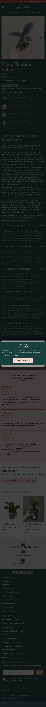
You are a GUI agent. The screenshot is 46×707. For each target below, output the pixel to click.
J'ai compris (21, 360)
